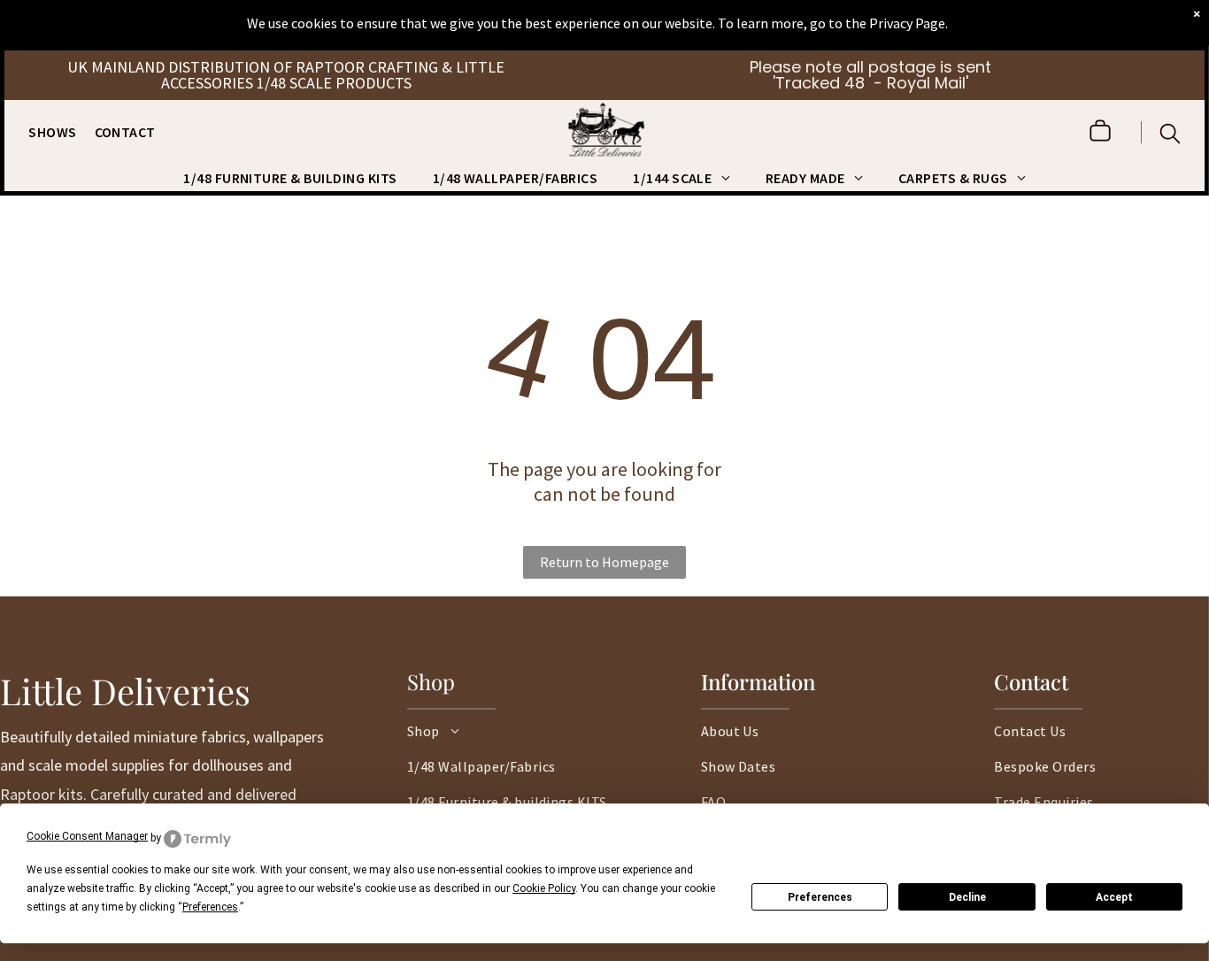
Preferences (820, 897)
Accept (1114, 897)
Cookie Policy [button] (543, 888)
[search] (1170, 135)
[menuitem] (61, 132)
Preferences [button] (210, 907)
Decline (967, 897)
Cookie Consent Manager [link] (87, 836)
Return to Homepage (604, 562)
